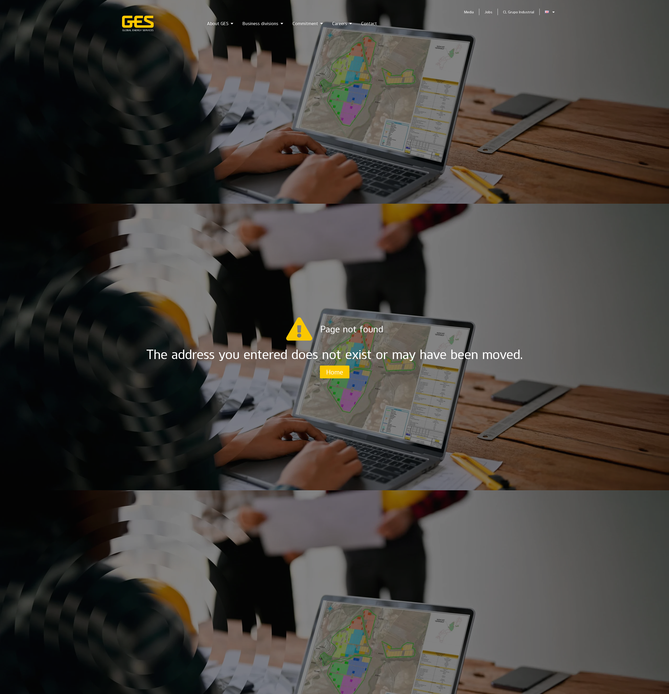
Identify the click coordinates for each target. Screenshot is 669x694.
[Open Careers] (350, 23)
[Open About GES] (232, 23)
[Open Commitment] (321, 23)
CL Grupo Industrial (518, 12)
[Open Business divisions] (282, 23)
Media (469, 12)
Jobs (488, 12)
